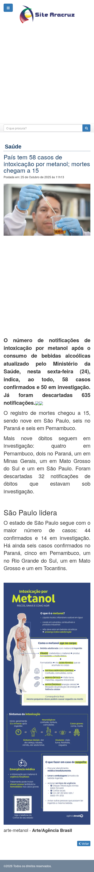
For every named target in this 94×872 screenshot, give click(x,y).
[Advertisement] (47, 76)
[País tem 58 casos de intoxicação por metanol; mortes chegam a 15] (47, 209)
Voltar (85, 843)
